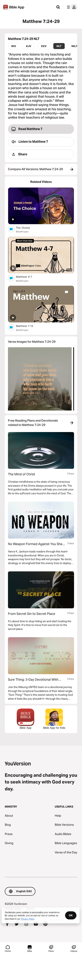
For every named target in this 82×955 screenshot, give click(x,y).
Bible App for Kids (54, 727)
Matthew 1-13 (28, 325)
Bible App (25, 727)
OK (71, 915)
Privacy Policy (28, 918)
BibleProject (22, 231)
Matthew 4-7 (27, 276)
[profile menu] (71, 7)
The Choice (26, 227)
